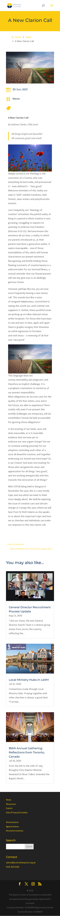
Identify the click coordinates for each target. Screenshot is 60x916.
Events (9, 808)
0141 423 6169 (12, 866)
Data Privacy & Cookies (17, 812)
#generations (12, 826)
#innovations (12, 822)
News (16, 98)
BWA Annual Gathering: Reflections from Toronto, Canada (27, 752)
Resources (11, 804)
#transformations (14, 830)
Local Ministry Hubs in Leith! (29, 679)
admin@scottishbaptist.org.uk (20, 862)
